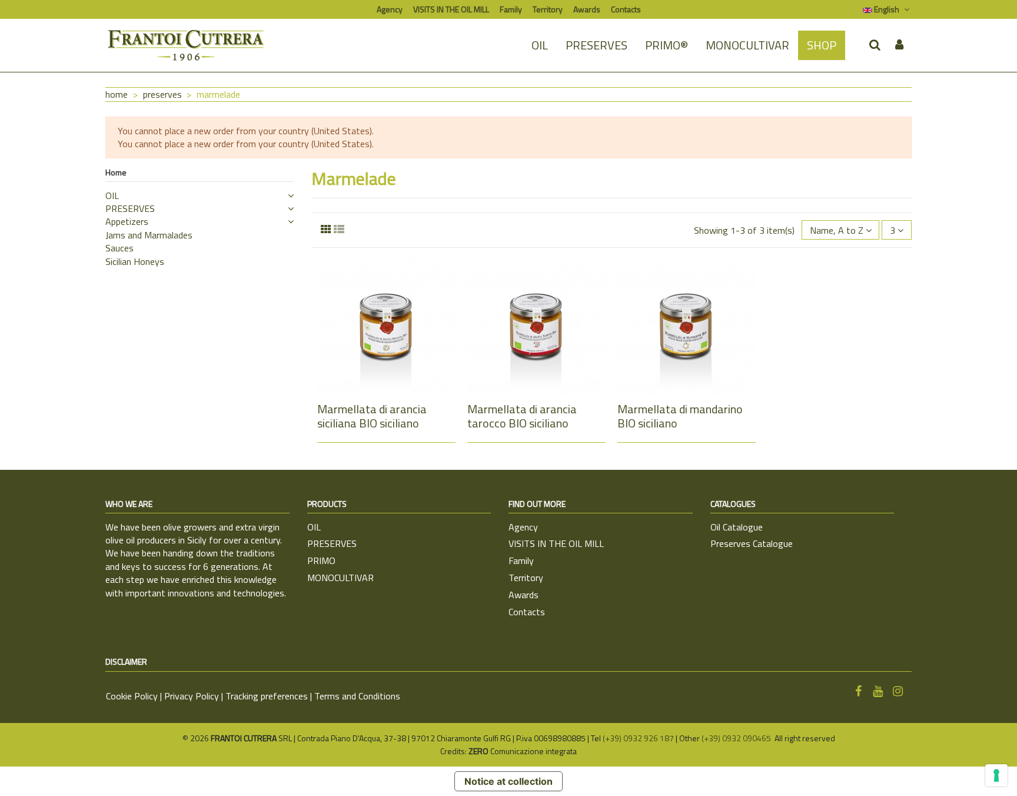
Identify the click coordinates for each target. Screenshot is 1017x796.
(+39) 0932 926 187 (638, 738)
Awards (586, 9)
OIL (112, 195)
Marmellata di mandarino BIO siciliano (680, 416)
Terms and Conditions (357, 696)
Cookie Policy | (135, 696)
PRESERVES (130, 208)
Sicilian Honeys (134, 261)
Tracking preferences (266, 696)
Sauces (119, 247)
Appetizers (126, 221)
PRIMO (321, 560)
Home (116, 172)
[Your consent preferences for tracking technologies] (996, 775)
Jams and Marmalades (148, 234)
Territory (548, 9)
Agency (390, 9)
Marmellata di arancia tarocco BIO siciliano (522, 416)
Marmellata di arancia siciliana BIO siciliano (372, 416)
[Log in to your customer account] (899, 45)
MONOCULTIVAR (340, 577)
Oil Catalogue (736, 526)
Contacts (626, 9)
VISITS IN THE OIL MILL (451, 9)
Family (511, 9)
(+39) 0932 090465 (737, 738)
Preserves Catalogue (751, 543)
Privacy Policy (191, 696)
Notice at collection (508, 781)
